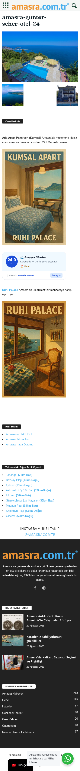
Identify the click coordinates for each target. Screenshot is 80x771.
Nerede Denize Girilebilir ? (18, 732)
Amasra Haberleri (12, 693)
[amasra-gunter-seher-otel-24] (40, 56)
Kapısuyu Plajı (24, 510)
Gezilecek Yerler (12, 712)
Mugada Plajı (22, 505)
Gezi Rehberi (10, 719)
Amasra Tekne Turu (18, 439)
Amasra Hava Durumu (19, 444)
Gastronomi (9, 725)
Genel (5, 700)
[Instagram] (44, 588)
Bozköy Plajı (22, 480)
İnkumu (18, 495)
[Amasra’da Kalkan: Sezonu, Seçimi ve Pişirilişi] (12, 662)
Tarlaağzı (19, 474)
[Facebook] (36, 588)
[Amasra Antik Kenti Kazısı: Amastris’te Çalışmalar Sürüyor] (12, 622)
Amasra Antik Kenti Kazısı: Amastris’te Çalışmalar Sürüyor (48, 618)
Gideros (19, 516)
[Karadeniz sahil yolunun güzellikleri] (12, 640)
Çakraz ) (19, 485)
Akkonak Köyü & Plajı (28, 490)
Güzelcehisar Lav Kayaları (30, 500)
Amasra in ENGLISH (19, 434)
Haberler (7, 706)
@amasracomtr (40, 534)
